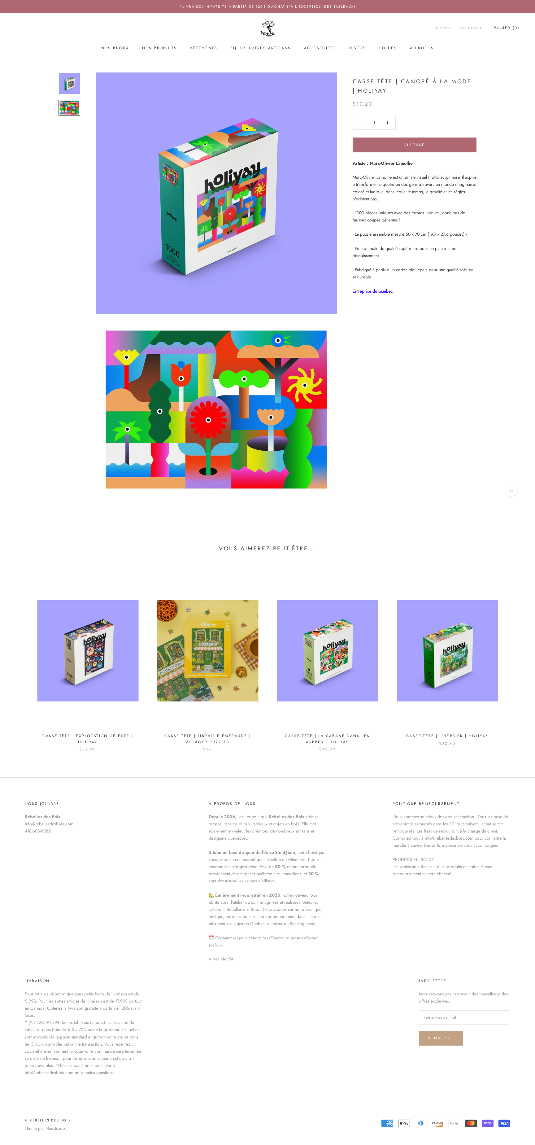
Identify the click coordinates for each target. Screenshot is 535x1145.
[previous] (19, 657)
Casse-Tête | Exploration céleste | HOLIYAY (87, 739)
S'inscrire (441, 1038)
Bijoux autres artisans (260, 48)
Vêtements (203, 48)
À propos (422, 48)
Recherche (472, 28)
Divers (357, 48)
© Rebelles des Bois (48, 1120)
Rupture (414, 145)
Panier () (507, 28)
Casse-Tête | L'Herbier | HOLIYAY (447, 736)
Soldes (388, 48)
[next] (516, 657)
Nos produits (159, 48)
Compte (444, 28)
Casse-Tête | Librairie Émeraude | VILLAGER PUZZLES (207, 739)
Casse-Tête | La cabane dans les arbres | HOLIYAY (327, 739)
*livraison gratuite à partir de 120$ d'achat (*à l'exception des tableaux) (268, 6)
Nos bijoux (115, 48)
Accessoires (320, 48)
